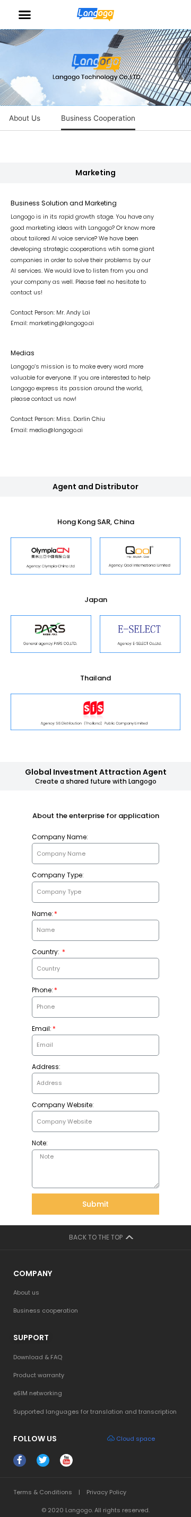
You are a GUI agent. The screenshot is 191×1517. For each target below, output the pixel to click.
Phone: (42, 989)
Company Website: (63, 1104)
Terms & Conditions (42, 1492)
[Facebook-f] (19, 1460)
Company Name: (60, 836)
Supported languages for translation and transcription (95, 1411)
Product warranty (38, 1375)
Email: (41, 1028)
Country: (46, 951)
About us (26, 1292)
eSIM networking (37, 1393)
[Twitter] (43, 1460)
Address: (46, 1066)
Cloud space (135, 1438)
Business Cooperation (98, 118)
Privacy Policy (106, 1492)
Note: (40, 1142)
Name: (42, 913)
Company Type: (58, 874)
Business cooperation (45, 1310)
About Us (24, 118)
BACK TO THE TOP (96, 1237)
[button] (24, 15)
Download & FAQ (37, 1357)
